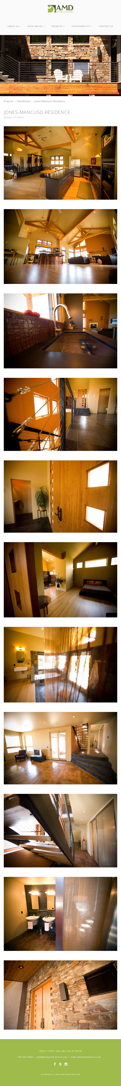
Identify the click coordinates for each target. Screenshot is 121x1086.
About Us (14, 26)
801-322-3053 (25, 1057)
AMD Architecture (70, 1074)
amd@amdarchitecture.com (51, 1057)
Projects (57, 26)
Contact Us (106, 26)
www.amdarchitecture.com (86, 1057)
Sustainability (81, 26)
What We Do (35, 26)
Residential (23, 101)
